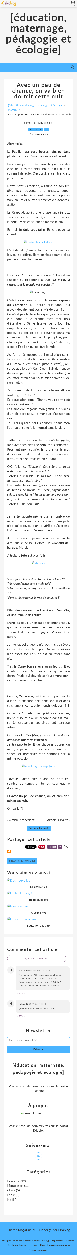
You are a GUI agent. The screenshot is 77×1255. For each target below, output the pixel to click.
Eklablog (64, 1230)
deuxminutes (41, 1086)
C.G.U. (30, 1245)
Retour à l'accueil (39, 828)
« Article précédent (20, 820)
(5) (13, 1190)
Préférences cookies (38, 1250)
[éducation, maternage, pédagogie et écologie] (38, 34)
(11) (18, 1186)
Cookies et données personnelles (51, 1245)
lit (34, 123)
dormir (27, 123)
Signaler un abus (15, 1245)
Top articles (57, 1241)
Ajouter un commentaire (36, 958)
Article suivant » (58, 820)
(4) (12, 1199)
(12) (16, 1181)
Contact (70, 1241)
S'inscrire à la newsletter (22, 861)
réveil (39, 123)
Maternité (14, 110)
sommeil (48, 123)
